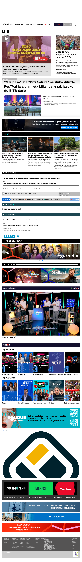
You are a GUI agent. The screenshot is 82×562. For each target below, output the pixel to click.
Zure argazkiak (66, 193)
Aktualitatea (22, 539)
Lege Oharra (30, 552)
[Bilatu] (75, 25)
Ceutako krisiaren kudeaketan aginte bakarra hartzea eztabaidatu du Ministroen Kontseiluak (31, 178)
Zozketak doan (48, 542)
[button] (39, 260)
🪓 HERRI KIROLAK (57, 199)
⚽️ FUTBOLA (21, 199)
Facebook (74, 539)
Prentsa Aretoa (48, 549)
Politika (21, 542)
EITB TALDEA (68, 24)
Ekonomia (22, 540)
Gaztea (13, 543)
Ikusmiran (22, 544)
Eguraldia (22, 546)
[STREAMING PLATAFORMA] (16, 488)
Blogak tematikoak (49, 547)
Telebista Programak (8, 540)
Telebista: (6, 538)
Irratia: (14, 538)
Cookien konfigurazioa (47, 552)
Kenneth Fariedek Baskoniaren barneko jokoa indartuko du (21, 220)
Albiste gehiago (9, 173)
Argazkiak (37, 540)
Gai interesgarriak (49, 545)
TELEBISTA (10, 236)
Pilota (27, 542)
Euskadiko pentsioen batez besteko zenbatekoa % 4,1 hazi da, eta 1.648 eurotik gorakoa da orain (33, 189)
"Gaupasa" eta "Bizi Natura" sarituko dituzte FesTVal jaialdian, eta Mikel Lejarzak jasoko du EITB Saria (39, 86)
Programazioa (6, 539)
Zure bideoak (64, 195)
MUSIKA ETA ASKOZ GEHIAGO (64, 498)
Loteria (46, 543)
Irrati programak (15, 547)
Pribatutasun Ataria (23, 552)
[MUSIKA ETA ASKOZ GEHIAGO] (65, 488)
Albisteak (17, 24)
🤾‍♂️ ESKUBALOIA (48, 199)
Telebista (29, 24)
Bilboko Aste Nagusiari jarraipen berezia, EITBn (66, 54)
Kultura (21, 543)
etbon (11, 264)
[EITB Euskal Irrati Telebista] (8, 24)
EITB (5, 31)
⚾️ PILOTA (14, 199)
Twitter (73, 541)
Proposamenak (14, 241)
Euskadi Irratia (15, 539)
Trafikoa (46, 540)
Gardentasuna (56, 552)
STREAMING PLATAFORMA (14, 498)
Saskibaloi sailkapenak (30, 547)
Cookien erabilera (37, 552)
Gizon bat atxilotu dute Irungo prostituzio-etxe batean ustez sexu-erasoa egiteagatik (29, 184)
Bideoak (5, 542)
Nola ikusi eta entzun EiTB (50, 548)
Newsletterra (74, 538)
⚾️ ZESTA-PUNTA (39, 199)
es (79, 24)
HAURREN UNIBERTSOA (38, 498)
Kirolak (23, 24)
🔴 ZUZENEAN (74, 199)
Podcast (13, 548)
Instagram (74, 542)
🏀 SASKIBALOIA (29, 199)
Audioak (36, 542)
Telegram (74, 544)
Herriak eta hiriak (48, 546)
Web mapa (67, 552)
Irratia (34, 24)
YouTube (74, 546)
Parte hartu (47, 544)
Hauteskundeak (48, 541)
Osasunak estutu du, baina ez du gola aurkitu (17, 230)
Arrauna (27, 543)
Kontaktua (61, 552)
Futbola (27, 539)
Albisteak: (23, 538)
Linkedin (73, 545)
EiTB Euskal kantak (16, 546)
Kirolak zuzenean (29, 548)
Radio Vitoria (14, 542)
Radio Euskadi (15, 540)
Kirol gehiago (28, 544)
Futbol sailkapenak (29, 546)
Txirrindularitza (29, 540)
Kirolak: (28, 538)
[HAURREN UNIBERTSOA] (41, 488)
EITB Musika (14, 544)
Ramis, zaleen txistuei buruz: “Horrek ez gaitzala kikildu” (20, 225)
